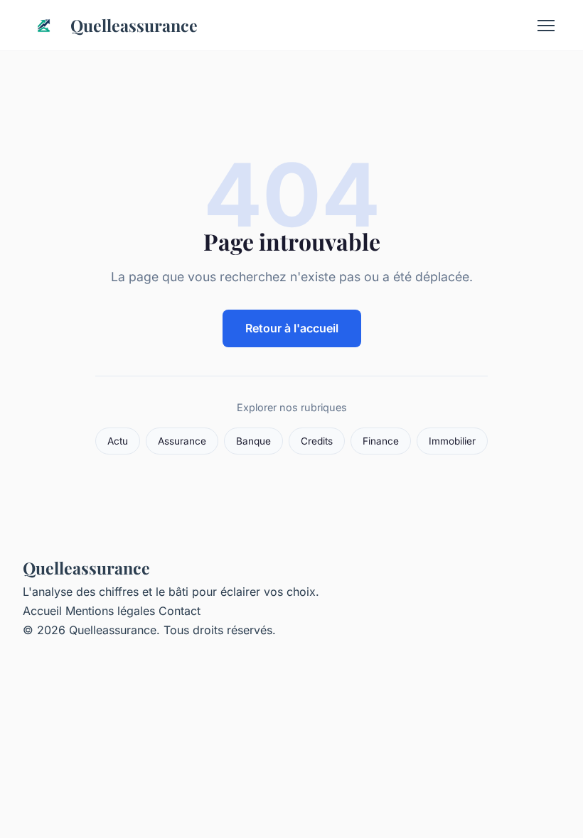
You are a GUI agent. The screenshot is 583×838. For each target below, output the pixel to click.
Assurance (182, 441)
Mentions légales (110, 611)
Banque (253, 441)
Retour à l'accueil (291, 328)
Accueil (42, 611)
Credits (317, 441)
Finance (381, 441)
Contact (179, 611)
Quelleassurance (134, 25)
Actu (117, 441)
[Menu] (546, 25)
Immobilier (452, 441)
